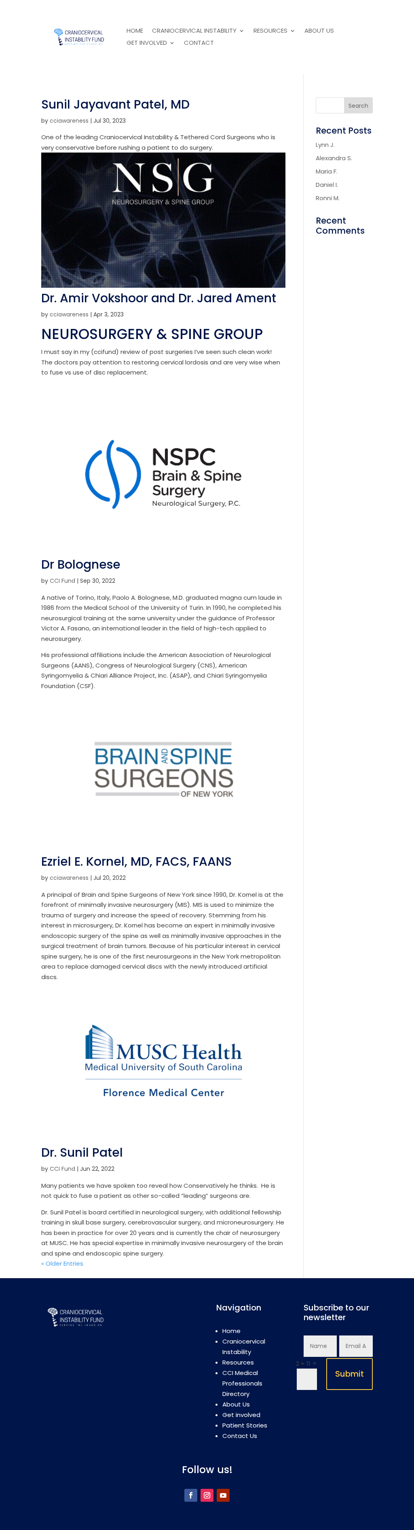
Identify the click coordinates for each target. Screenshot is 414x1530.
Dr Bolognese (80, 564)
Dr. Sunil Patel (82, 1152)
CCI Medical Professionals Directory (242, 1383)
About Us (319, 31)
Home (135, 31)
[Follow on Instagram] (207, 1495)
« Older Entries (62, 1263)
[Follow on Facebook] (190, 1495)
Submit (349, 1373)
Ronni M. (328, 198)
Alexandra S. (334, 158)
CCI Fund (62, 581)
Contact (199, 43)
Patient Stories (244, 1425)
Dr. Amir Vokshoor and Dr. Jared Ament (158, 298)
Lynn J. (325, 144)
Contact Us (239, 1436)
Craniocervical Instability (194, 31)
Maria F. (327, 171)
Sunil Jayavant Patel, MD (115, 104)
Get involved (147, 43)
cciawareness (69, 121)
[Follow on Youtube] (223, 1495)
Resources (270, 31)
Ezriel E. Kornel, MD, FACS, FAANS (136, 861)
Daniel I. (327, 184)
